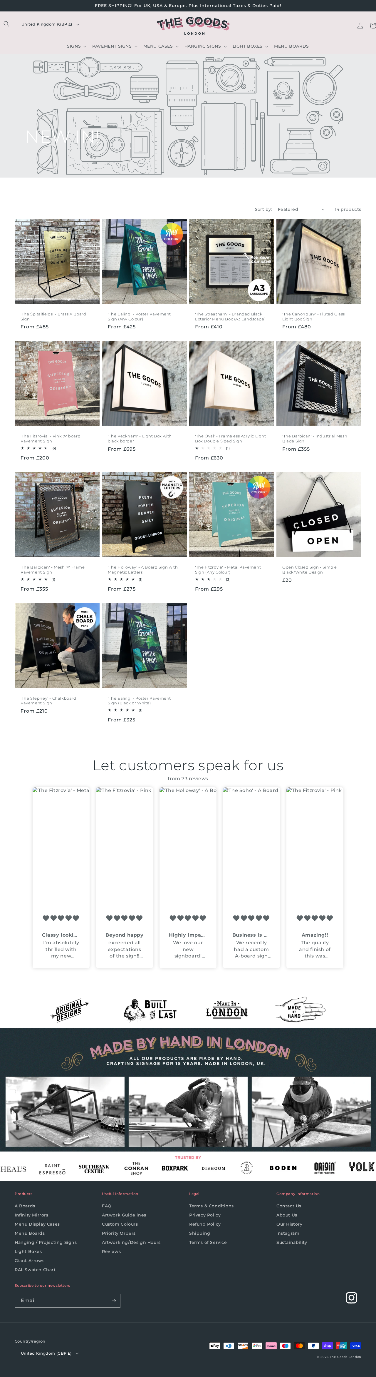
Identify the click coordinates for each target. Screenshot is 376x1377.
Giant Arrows (29, 1260)
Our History (289, 1224)
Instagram (287, 1233)
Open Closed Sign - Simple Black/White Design (309, 569)
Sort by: (263, 209)
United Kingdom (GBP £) (46, 24)
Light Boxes (28, 1251)
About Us (286, 1215)
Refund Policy (205, 1224)
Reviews (111, 1251)
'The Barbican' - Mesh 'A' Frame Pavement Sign (53, 569)
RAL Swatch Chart (35, 1269)
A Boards (25, 1206)
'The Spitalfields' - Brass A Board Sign (53, 316)
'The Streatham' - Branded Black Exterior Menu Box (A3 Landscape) (230, 316)
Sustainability (291, 1242)
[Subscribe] (113, 1301)
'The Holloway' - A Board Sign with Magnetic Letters (143, 569)
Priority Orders (119, 1233)
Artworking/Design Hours (131, 1242)
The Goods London (345, 1357)
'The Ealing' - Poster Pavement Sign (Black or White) (139, 701)
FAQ (107, 1206)
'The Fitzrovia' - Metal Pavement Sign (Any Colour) (228, 569)
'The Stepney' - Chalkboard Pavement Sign (48, 701)
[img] (61, 918)
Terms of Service (208, 1242)
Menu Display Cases (37, 1224)
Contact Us (288, 1206)
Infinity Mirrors (31, 1215)
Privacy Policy (205, 1215)
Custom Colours (120, 1224)
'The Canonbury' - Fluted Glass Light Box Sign (313, 316)
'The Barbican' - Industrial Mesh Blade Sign (314, 438)
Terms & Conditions (211, 1206)
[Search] (6, 23)
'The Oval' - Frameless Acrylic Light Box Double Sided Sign (230, 438)
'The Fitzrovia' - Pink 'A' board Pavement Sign (50, 438)
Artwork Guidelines (124, 1215)
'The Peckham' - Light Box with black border (140, 438)
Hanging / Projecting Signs (46, 1242)
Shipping (199, 1233)
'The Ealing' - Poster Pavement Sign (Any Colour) (139, 316)
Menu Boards (30, 1233)
